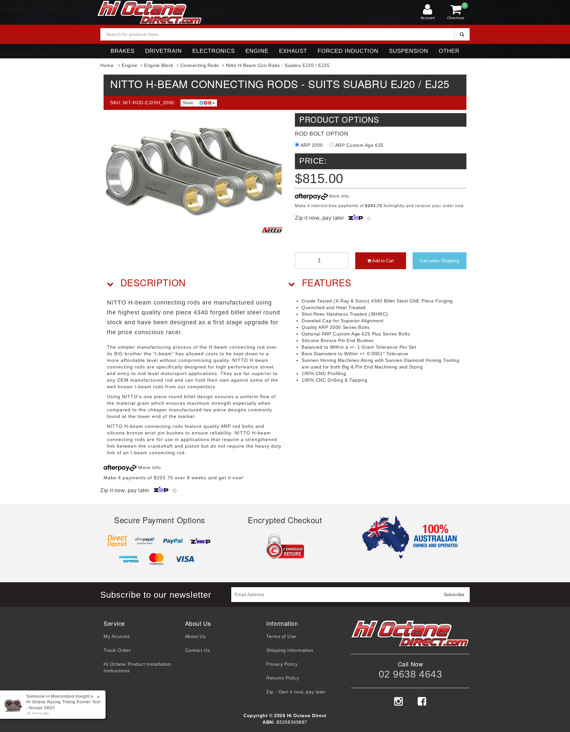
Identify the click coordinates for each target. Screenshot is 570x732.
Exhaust (293, 51)
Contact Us (197, 650)
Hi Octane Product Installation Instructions (137, 667)
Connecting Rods (199, 65)
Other (449, 51)
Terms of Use (281, 636)
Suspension (408, 51)
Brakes (123, 51)
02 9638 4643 (410, 674)
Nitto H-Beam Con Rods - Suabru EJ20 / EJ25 (278, 65)
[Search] (462, 34)
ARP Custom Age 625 (359, 145)
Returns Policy (282, 678)
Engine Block (159, 65)
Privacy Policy (282, 664)
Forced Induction (348, 51)
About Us (195, 636)
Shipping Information (289, 650)
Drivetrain (163, 51)
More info (338, 196)
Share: (188, 103)
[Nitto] (272, 230)
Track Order (117, 650)
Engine (257, 51)
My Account (117, 636)
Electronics (213, 51)
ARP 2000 (311, 145)
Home (106, 65)
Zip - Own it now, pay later (296, 691)
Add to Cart (382, 260)
